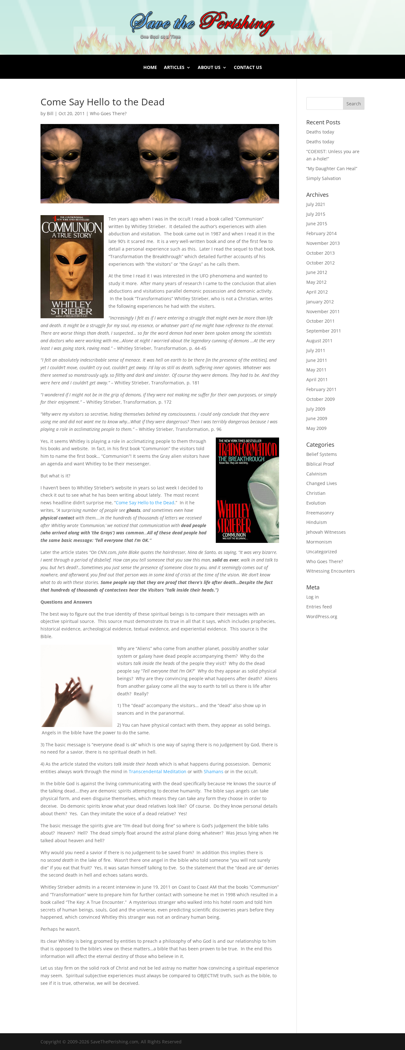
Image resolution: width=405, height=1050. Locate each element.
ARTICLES (174, 67)
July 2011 (315, 350)
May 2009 (316, 428)
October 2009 (320, 399)
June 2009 (316, 418)
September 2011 (323, 331)
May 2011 (316, 370)
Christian (316, 493)
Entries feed (319, 607)
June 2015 (316, 224)
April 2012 (317, 292)
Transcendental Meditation (157, 771)
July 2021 (315, 204)
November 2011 (323, 311)
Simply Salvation (323, 178)
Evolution (316, 503)
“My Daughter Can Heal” (331, 168)
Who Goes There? (108, 113)
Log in (312, 597)
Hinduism (316, 522)
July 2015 (315, 214)
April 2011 (317, 379)
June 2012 (316, 272)
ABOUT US (209, 67)
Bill (50, 113)
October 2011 (320, 321)
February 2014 (321, 233)
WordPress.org (321, 616)
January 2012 (320, 302)
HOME (150, 67)
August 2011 (319, 341)
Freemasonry (320, 513)
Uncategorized (321, 552)
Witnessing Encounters (330, 571)
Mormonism (319, 542)
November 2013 (323, 243)
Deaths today (320, 132)
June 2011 (316, 360)
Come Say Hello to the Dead (145, 503)
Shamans (213, 771)
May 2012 (316, 282)
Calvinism (316, 474)
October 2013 (320, 253)
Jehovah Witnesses (326, 532)
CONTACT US (248, 67)
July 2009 (315, 409)
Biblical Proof (320, 464)
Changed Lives (321, 483)
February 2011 (321, 389)
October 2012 (320, 263)
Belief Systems (321, 454)
